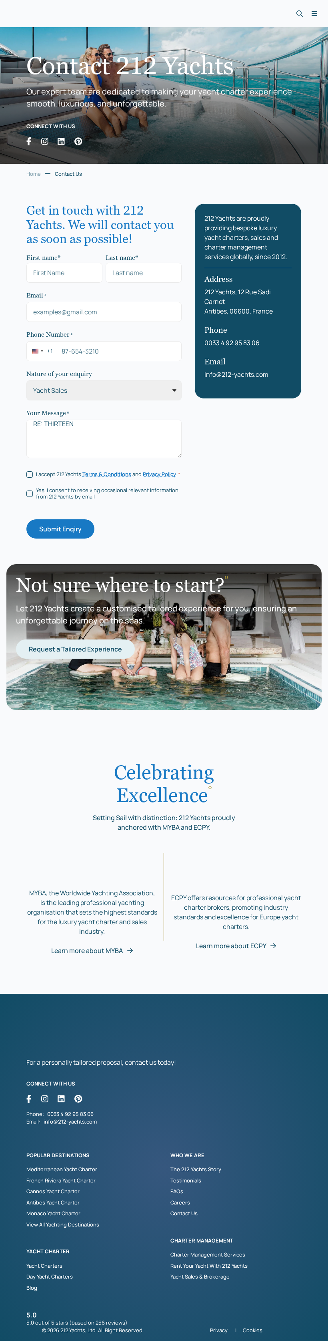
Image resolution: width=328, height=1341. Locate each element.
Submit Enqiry (60, 529)
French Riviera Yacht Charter (61, 1180)
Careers (180, 1202)
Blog (31, 1287)
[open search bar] (299, 13)
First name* (43, 257)
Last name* (122, 257)
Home (33, 173)
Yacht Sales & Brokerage (200, 1276)
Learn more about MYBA (87, 950)
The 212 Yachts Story (195, 1169)
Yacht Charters (44, 1265)
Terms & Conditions (106, 474)
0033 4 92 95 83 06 (232, 342)
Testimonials (185, 1180)
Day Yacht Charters (49, 1276)
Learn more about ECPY (231, 945)
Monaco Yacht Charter (53, 1213)
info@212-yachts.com (236, 374)
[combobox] (41, 351)
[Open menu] (314, 13)
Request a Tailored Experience (75, 649)
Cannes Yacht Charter (53, 1191)
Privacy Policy (159, 474)
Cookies (252, 1330)
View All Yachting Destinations (62, 1224)
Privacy (219, 1330)
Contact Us (184, 1213)
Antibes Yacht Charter (53, 1202)
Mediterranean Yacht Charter (61, 1169)
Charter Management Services (207, 1254)
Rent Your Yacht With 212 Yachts (209, 1265)
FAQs (176, 1191)
